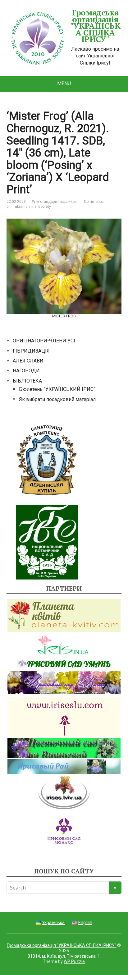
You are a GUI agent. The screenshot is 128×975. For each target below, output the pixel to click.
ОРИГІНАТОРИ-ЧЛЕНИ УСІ (44, 341)
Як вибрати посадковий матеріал (57, 399)
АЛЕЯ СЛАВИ (28, 361)
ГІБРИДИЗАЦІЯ (31, 351)
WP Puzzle (74, 961)
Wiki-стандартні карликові (55, 201)
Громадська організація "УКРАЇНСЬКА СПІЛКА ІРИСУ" (95, 26)
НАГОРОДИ (26, 371)
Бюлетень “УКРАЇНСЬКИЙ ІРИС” (57, 389)
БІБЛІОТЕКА (27, 381)
